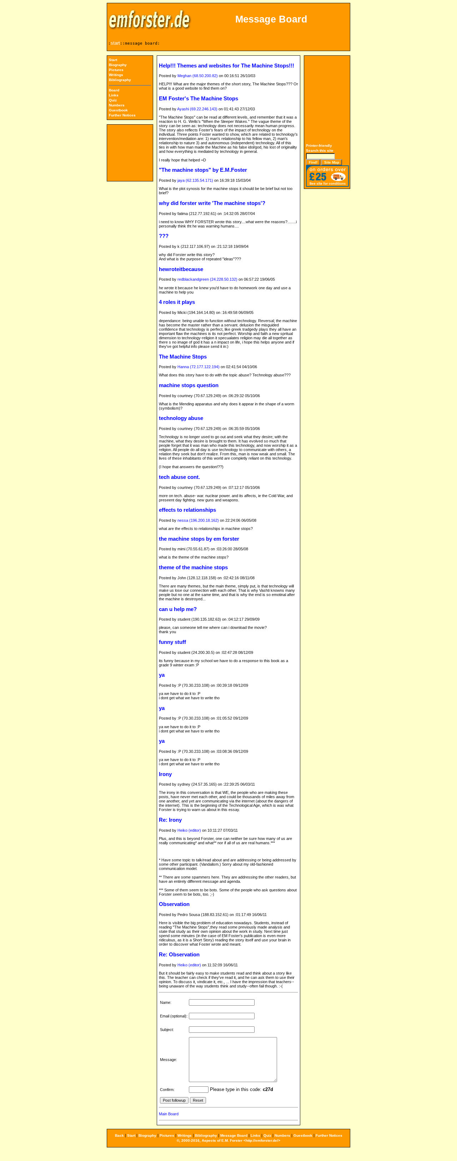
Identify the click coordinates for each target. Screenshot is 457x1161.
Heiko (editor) (189, 830)
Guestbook (118, 110)
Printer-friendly (319, 145)
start (115, 43)
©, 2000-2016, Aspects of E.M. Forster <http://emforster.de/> (228, 1140)
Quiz (113, 100)
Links (114, 95)
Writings (116, 75)
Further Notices (122, 115)
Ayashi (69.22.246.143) (197, 109)
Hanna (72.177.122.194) (198, 367)
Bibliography (120, 80)
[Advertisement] (327, 100)
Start (113, 60)
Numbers (117, 105)
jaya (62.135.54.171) (195, 180)
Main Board (169, 1114)
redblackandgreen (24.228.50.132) (207, 279)
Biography (118, 65)
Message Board (233, 1135)
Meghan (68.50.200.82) (197, 76)
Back (119, 1135)
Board (114, 90)
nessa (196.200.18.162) (198, 520)
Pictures (116, 70)
